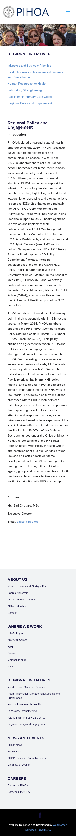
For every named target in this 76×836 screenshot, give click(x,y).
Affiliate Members (17, 606)
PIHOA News (15, 745)
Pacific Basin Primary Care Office (30, 96)
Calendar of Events (19, 764)
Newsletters (14, 751)
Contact (12, 612)
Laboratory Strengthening (25, 90)
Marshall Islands (17, 660)
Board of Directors (18, 593)
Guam (11, 653)
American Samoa (17, 640)
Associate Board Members (23, 599)
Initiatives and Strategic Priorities (29, 65)
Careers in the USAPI (20, 792)
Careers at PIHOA (18, 785)
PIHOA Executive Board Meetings (27, 758)
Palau (11, 666)
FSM (10, 646)
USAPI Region (16, 633)
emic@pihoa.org (28, 521)
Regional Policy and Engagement (30, 103)
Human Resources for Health (27, 83)
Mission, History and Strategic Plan (28, 586)
